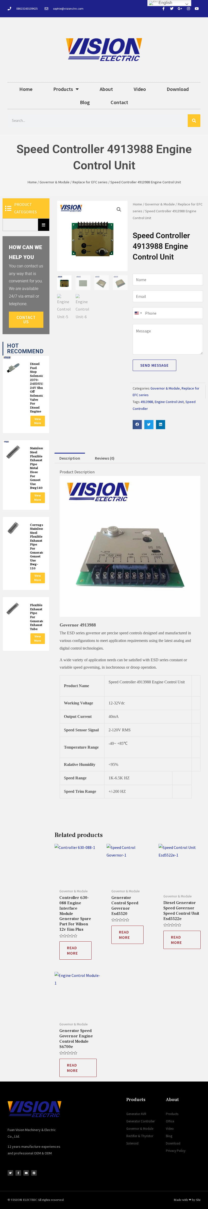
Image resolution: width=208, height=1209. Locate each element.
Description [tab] (69, 458)
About (106, 89)
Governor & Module (55, 182)
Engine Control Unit (169, 401)
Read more (72, 950)
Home (25, 89)
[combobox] (138, 313)
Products (63, 89)
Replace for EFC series (90, 182)
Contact (119, 102)
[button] (119, 209)
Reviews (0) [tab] (104, 458)
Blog (85, 102)
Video (140, 89)
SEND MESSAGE (154, 365)
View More (37, 421)
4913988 (147, 401)
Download (178, 89)
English (165, 3)
